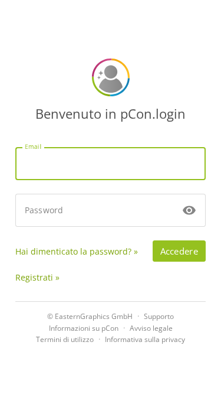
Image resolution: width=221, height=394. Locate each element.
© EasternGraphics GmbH (90, 316)
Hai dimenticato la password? (73, 251)
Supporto (159, 316)
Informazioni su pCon (83, 328)
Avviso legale (151, 328)
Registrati (34, 277)
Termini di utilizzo (65, 339)
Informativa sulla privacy (145, 339)
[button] (189, 210)
